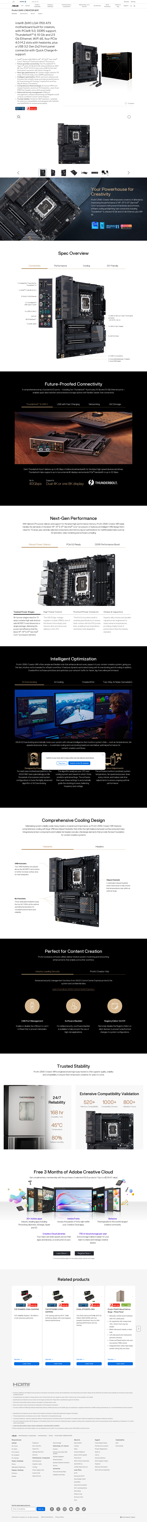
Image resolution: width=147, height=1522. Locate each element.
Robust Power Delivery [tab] (40, 544)
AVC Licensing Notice (80, 1488)
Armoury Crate (78, 1497)
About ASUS (78, 1443)
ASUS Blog (77, 1491)
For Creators (15, 1452)
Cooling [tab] (86, 265)
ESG (117, 1443)
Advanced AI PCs (79, 1476)
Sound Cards (36, 1473)
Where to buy (78, 1494)
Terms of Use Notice (47, 1517)
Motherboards (36, 1461)
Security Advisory (100, 1458)
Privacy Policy (59, 1517)
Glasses (14, 1476)
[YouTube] (71, 1509)
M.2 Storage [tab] (115, 404)
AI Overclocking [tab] (29, 682)
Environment (119, 1446)
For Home (15, 1446)
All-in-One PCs (36, 1446)
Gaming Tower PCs (38, 1452)
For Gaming (15, 1458)
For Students (15, 1455)
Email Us (97, 1452)
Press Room (77, 1458)
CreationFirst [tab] (88, 682)
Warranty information (101, 1467)
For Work (14, 1449)
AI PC (76, 1473)
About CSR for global (80, 1455)
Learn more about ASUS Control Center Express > (73, 989)
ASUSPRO (77, 1482)
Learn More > (61, 1253)
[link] (15, 6)
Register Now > (84, 1253)
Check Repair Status (101, 1443)
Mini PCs (35, 1455)
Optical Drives (36, 1476)
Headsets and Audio (59, 1475)
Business (126, 1)
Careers (76, 1446)
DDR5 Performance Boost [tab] (107, 544)
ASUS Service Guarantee (102, 1470)
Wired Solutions (57, 1459)
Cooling (34, 1467)
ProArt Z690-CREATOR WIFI (25, 10)
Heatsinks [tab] (47, 846)
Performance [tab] (60, 265)
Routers (55, 1449)
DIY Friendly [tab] (112, 265)
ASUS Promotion (107, 5)
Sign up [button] (41, 1509)
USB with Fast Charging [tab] (68, 404)
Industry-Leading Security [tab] (48, 971)
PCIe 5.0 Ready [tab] (73, 544)
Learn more (27, 1364)
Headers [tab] (100, 846)
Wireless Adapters (58, 1456)
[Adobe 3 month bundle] (32, 110)
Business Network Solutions (61, 1462)
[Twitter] (58, 1509)
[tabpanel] (73, 317)
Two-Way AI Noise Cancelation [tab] (117, 682)
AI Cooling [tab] (59, 682)
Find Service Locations (101, 1446)
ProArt (51, 1435)
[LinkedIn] (78, 1509)
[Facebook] (52, 1509)
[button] (133, 1)
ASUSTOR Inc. (78, 1464)
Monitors (14, 1473)
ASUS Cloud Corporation (81, 1461)
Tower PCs (35, 1449)
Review (33, 13)
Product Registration (101, 1449)
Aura (75, 1500)
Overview (14, 13)
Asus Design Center (80, 1479)
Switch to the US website (79, 763)
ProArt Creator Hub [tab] (99, 971)
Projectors (35, 1443)
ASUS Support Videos (101, 1461)
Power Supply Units (38, 1470)
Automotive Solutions (80, 1485)
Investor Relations (79, 1452)
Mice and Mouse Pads (59, 1472)
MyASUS (97, 1464)
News (75, 1449)
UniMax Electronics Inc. (81, 1467)
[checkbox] (129, 103)
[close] (103, 755)
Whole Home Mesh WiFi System (60, 1452)
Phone (14, 1464)
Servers (55, 1465)
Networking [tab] (94, 404)
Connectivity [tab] (34, 265)
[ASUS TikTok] (84, 1509)
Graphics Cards (37, 1464)
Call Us (97, 1455)
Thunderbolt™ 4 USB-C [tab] (37, 404)
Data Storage (57, 1443)
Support (40, 13)
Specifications (24, 13)
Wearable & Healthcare (18, 1467)
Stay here (61, 763)
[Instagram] (65, 1509)
